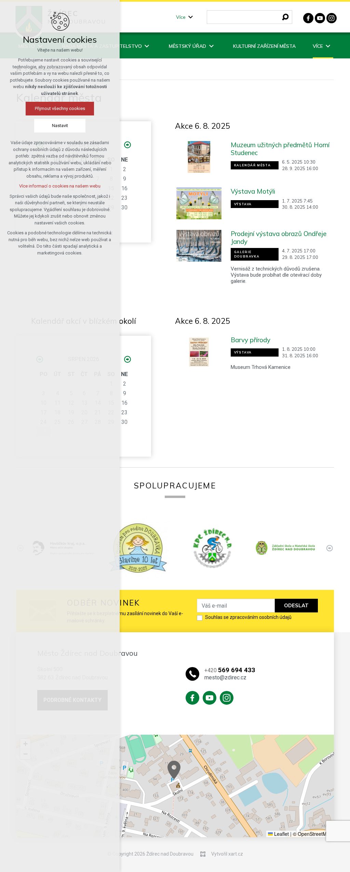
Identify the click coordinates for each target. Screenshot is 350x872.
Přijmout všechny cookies (60, 108)
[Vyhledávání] (249, 17)
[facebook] (308, 17)
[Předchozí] (329, 548)
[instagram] (331, 17)
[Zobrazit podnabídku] (191, 17)
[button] (173, 770)
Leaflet (281, 833)
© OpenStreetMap (312, 833)
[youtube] (320, 17)
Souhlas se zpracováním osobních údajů (248, 617)
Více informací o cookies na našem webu (59, 186)
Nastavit (60, 125)
